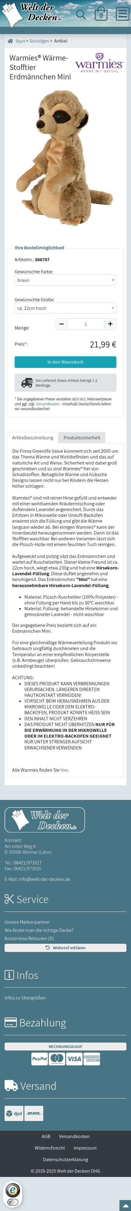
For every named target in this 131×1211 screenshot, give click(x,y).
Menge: (22, 328)
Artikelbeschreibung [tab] (32, 437)
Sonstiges (39, 41)
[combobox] (65, 280)
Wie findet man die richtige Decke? (39, 930)
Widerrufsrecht (50, 1148)
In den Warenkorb (66, 362)
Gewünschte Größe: (35, 300)
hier (64, 770)
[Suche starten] (112, 37)
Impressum (85, 1148)
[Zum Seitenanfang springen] (126, 1207)
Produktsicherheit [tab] (82, 437)
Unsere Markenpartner (27, 922)
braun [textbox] (23, 280)
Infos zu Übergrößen (25, 998)
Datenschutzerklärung (65, 1159)
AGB (46, 1136)
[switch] (12, 1202)
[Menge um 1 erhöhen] (110, 324)
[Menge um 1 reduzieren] (61, 324)
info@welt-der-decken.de (44, 879)
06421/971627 (28, 863)
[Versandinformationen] (24, 1114)
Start (20, 41)
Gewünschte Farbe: (34, 272)
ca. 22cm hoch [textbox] (31, 308)
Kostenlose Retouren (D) (29, 938)
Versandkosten (47, 404)
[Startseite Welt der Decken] (45, 819)
